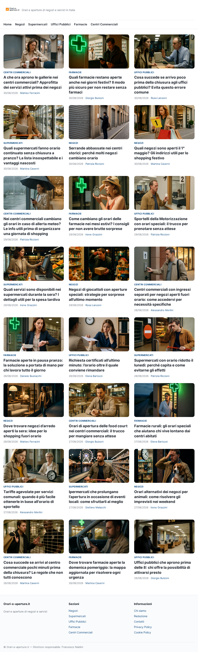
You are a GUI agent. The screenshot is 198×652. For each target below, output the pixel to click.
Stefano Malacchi (95, 507)
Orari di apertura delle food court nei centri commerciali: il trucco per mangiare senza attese (98, 431)
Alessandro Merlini (162, 310)
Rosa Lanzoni (159, 98)
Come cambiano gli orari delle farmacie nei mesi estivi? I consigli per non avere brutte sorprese (99, 224)
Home (7, 24)
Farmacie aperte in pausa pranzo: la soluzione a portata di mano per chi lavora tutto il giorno (33, 365)
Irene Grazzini (93, 234)
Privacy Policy (143, 627)
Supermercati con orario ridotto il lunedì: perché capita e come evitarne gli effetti (163, 365)
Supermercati (37, 24)
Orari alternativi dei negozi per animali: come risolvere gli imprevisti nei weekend (161, 497)
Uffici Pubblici (61, 24)
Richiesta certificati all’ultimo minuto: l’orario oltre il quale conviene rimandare (94, 365)
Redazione (140, 616)
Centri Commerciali (104, 24)
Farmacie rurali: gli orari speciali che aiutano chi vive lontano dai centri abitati (162, 431)
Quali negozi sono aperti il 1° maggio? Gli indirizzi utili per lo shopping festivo (161, 153)
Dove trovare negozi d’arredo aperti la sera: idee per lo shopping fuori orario (29, 431)
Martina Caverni (29, 168)
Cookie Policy (142, 632)
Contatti (139, 621)
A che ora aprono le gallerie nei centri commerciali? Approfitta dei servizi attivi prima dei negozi (32, 82)
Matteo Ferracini (30, 92)
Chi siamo (140, 610)
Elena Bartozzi (93, 375)
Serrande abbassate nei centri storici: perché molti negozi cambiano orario (95, 153)
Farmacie (80, 24)
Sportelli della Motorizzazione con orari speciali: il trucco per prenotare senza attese (161, 224)
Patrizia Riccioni (94, 163)
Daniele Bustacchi (30, 375)
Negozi (20, 24)
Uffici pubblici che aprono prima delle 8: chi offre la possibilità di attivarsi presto (162, 567)
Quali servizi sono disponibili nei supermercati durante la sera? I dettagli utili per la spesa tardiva (32, 294)
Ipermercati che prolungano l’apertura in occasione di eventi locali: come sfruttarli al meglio (97, 497)
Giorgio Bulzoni (94, 98)
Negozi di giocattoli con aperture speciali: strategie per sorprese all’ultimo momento (98, 294)
